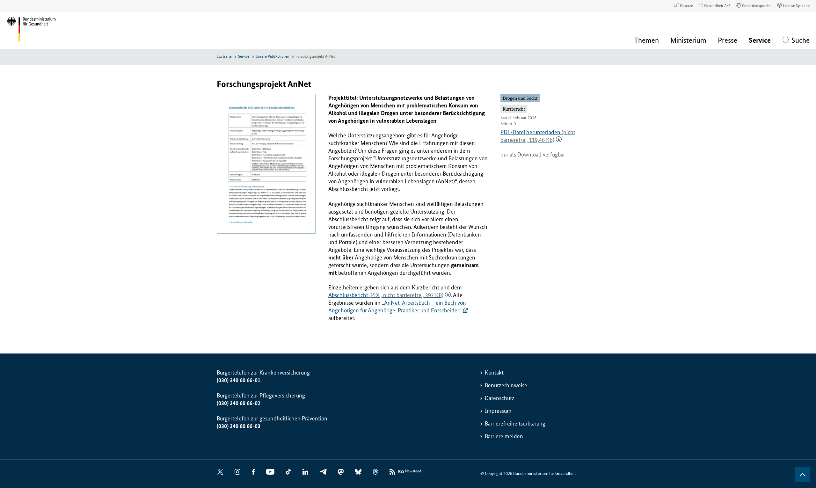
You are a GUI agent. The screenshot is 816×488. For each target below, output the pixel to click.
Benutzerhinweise (506, 385)
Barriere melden (504, 436)
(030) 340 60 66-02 (238, 403)
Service (243, 57)
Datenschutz (499, 398)
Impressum (498, 411)
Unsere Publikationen (272, 57)
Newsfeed (409, 471)
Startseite (224, 57)
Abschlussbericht (385, 295)
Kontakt (494, 372)
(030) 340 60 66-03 (238, 426)
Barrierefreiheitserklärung (515, 423)
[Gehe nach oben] (802, 474)
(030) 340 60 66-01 (238, 380)
